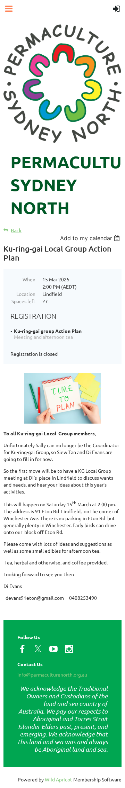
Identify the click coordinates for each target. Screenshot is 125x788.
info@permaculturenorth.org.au (52, 674)
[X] (38, 649)
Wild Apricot (58, 779)
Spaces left (23, 301)
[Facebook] (22, 649)
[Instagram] (69, 649)
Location (25, 294)
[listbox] (91, 238)
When (29, 279)
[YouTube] (53, 649)
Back (16, 230)
